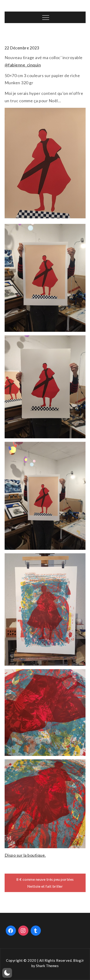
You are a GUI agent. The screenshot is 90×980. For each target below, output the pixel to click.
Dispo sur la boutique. (25, 855)
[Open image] (45, 278)
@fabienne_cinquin (23, 64)
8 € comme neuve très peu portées (45, 879)
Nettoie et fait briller (45, 886)
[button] (7, 973)
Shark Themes (47, 966)
